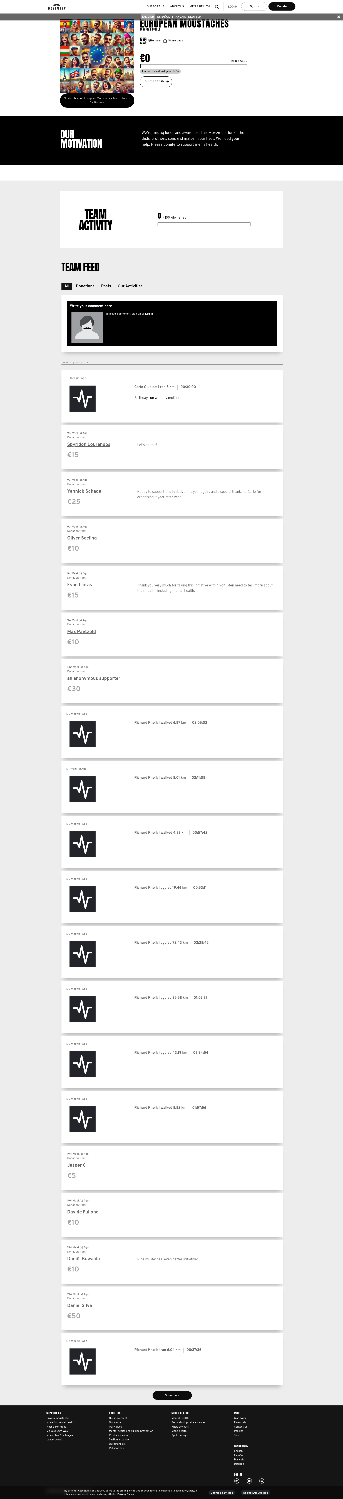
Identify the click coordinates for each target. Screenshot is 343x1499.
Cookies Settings (222, 1492)
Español (163, 17)
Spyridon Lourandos (88, 444)
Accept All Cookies (255, 1492)
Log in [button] (232, 6)
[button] (218, 6)
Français (179, 17)
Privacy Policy (125, 1494)
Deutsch (194, 17)
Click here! (236, 1481)
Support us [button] (155, 6)
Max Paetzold (81, 631)
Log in (149, 314)
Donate (282, 6)
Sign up (254, 6)
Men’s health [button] (200, 6)
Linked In (261, 1481)
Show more (172, 1395)
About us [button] (177, 6)
